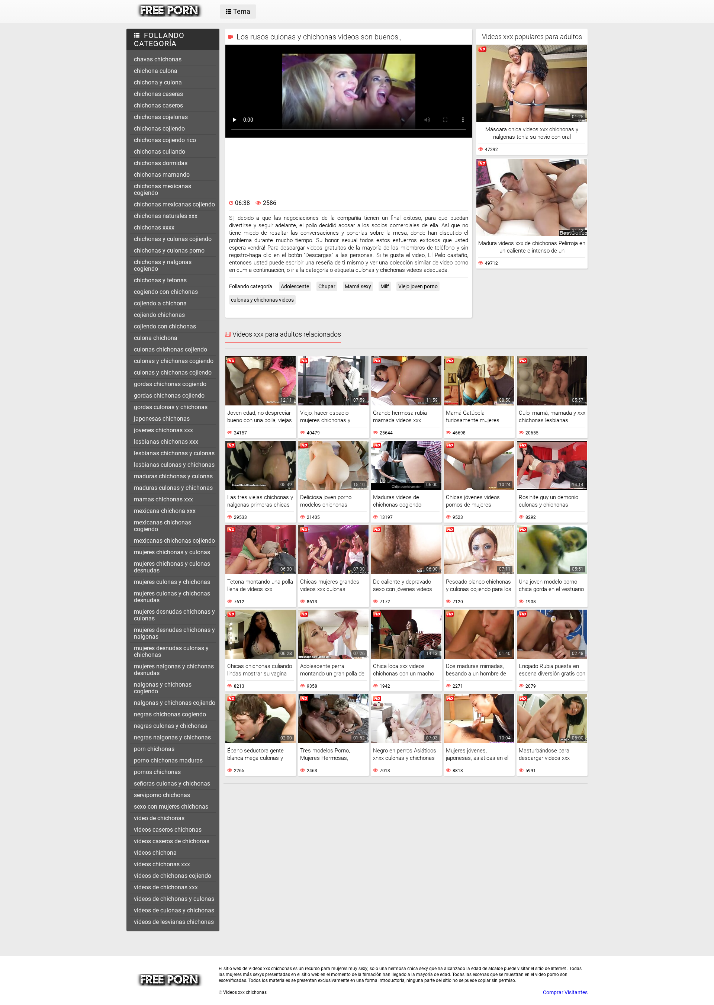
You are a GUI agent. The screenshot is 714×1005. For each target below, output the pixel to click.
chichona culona (155, 70)
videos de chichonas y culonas (174, 898)
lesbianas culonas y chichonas (174, 464)
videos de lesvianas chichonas (174, 921)
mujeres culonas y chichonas (172, 581)
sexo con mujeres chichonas (171, 806)
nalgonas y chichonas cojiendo (174, 702)
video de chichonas (159, 818)
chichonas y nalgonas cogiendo (163, 265)
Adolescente (295, 286)
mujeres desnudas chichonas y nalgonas (174, 633)
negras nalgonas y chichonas (172, 737)
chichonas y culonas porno (169, 250)
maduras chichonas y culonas (173, 476)
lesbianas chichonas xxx (166, 441)
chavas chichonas (157, 59)
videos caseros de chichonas (171, 841)
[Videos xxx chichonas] (169, 15)
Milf (384, 286)
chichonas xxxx (154, 227)
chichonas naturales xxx (165, 215)
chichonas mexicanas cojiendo (174, 204)
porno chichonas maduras (168, 760)
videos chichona (155, 852)
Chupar (326, 286)
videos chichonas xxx (162, 864)
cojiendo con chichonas (165, 326)
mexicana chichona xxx (165, 510)
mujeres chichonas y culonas (172, 552)
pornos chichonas (157, 772)
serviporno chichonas (162, 795)
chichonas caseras (158, 93)
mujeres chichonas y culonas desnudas (172, 567)
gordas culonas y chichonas (171, 407)
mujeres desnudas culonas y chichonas (171, 651)
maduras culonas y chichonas (173, 487)
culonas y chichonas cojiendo (173, 372)
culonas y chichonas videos (262, 300)
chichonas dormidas (160, 163)
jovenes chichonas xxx (163, 430)
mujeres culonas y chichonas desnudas (172, 597)
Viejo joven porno (418, 286)
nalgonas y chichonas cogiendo (163, 688)
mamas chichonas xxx (163, 499)
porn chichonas (154, 748)
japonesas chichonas (162, 418)
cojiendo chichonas (159, 314)
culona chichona (155, 337)
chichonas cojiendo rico (165, 140)
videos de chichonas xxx (166, 887)
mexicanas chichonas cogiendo (162, 526)
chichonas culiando (159, 151)
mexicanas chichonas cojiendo (174, 540)
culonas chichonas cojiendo (170, 349)
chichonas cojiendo (159, 128)
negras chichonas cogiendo (170, 714)
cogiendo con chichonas (166, 291)
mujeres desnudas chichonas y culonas (174, 615)
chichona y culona (158, 82)
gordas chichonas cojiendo (169, 395)
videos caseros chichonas (168, 829)
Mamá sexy (358, 286)
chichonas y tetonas (160, 280)
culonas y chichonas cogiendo (173, 361)
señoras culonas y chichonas (172, 783)
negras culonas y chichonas (170, 725)
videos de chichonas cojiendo (172, 875)
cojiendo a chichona (160, 303)
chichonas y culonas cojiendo (173, 239)
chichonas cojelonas (161, 117)
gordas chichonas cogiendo (170, 384)
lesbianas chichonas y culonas (174, 453)
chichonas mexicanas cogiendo (162, 189)
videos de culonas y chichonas (174, 910)
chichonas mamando (162, 174)
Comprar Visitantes (565, 992)
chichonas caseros (158, 105)
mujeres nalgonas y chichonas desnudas (174, 670)
